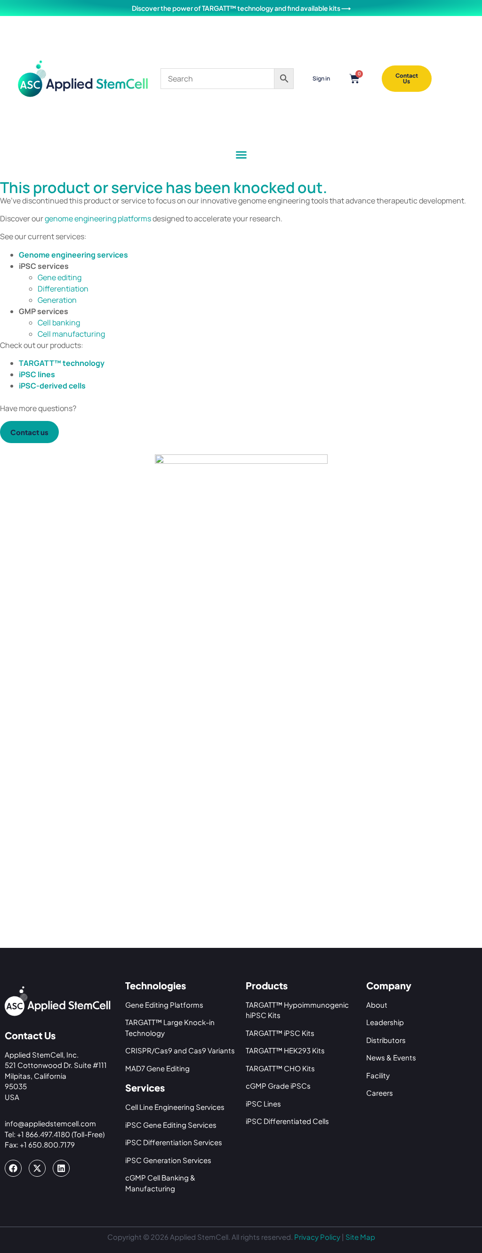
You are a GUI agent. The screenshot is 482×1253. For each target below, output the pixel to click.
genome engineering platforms (98, 218)
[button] (241, 155)
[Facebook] (13, 1168)
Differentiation (63, 288)
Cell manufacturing (71, 334)
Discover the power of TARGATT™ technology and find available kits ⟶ (241, 8)
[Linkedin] (61, 1168)
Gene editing (59, 277)
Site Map (360, 1236)
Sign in (321, 78)
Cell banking (59, 322)
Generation (57, 300)
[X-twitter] (37, 1168)
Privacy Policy (317, 1236)
